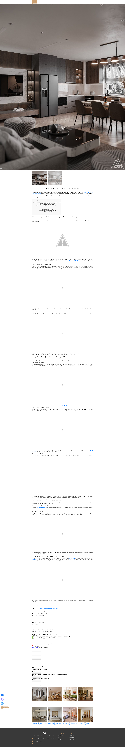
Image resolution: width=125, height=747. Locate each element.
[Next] (121, 87)
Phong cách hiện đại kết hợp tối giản (47, 211)
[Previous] (4, 87)
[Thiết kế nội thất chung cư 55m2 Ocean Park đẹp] (39, 714)
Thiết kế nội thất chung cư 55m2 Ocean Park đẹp (39, 724)
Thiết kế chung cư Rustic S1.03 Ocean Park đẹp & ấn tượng (39, 703)
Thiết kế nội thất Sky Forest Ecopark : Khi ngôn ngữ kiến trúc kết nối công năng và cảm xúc (85, 703)
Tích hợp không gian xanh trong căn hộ (47, 212)
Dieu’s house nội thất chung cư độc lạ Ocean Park (70, 724)
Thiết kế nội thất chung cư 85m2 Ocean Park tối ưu (55, 724)
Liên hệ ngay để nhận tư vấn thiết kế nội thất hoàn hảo (47, 214)
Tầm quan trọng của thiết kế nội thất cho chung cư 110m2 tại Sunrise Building (46, 202)
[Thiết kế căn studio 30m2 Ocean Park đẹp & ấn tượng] (70, 694)
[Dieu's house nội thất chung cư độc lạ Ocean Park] (70, 714)
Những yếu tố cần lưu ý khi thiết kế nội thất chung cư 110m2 (46, 205)
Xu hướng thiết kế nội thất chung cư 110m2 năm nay (46, 210)
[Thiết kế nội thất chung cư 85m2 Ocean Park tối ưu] (55, 714)
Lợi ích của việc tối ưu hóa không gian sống (47, 203)
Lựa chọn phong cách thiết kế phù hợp (47, 208)
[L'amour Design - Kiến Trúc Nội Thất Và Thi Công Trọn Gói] (37, 2)
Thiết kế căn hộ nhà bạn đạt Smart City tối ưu (85, 724)
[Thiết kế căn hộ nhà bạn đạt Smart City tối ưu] (85, 714)
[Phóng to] (1, 169)
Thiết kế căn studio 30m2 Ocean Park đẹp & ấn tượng (70, 703)
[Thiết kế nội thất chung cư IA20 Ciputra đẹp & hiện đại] (55, 694)
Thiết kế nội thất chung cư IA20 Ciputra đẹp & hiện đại (55, 703)
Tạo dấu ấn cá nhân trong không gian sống (47, 204)
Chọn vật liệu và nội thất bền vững (47, 209)
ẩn (38, 200)
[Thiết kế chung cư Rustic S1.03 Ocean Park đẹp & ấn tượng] (39, 694)
